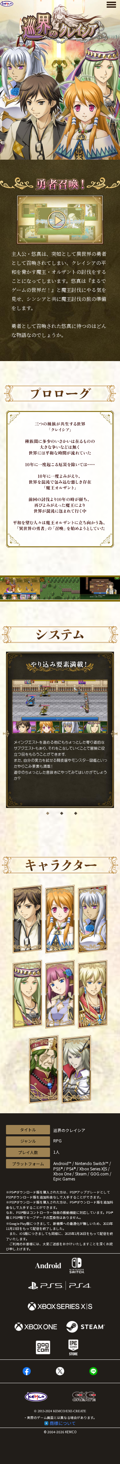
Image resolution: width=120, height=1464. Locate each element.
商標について (63, 1423)
